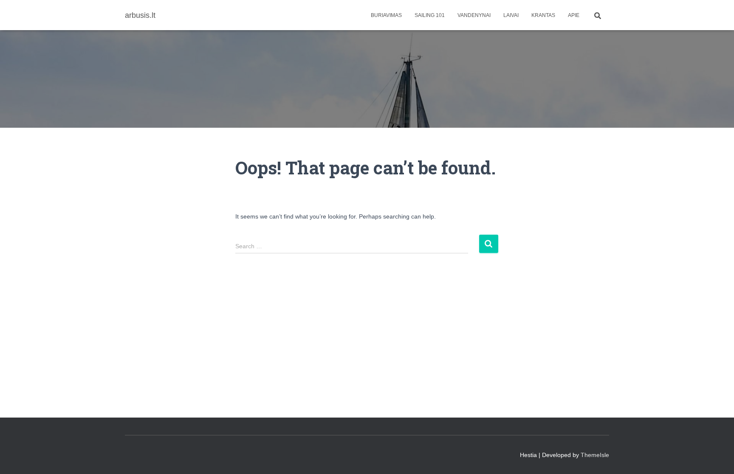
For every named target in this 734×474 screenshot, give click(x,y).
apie (573, 15)
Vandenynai (474, 15)
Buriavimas (386, 15)
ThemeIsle (595, 455)
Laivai (511, 15)
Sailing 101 (430, 15)
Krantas (543, 15)
